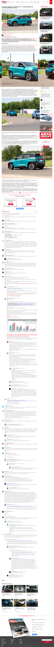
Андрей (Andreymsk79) (14, 571)
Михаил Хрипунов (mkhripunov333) (9, 223)
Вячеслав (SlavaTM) (9, 286)
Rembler (20, 424)
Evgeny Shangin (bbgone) (8, 511)
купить (34, 634)
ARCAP (27, 2)
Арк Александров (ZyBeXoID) (8, 255)
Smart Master (18, 459)
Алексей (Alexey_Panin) (12, 524)
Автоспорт (3, 643)
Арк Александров (15, 258)
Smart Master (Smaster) (7, 452)
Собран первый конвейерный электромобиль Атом (20, 608)
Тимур (13, 504)
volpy (14, 439)
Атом (2, 210)
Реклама (20, 643)
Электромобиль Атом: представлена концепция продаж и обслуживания (31, 608)
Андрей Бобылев (14, 483)
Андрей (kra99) (6, 471)
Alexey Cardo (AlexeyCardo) (11, 298)
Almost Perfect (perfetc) (14, 558)
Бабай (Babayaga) (9, 258)
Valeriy (14, 286)
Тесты (13, 2)
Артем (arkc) (8, 398)
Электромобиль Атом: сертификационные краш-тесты (19, 594)
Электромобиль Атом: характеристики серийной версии (7, 608)
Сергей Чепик (16, 539)
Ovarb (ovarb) (11, 341)
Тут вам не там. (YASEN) (10, 539)
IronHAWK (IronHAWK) (10, 439)
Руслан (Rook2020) (7, 220)
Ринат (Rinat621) (9, 483)
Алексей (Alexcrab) (7, 215)
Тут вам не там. (21, 558)
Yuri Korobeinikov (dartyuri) (8, 268)
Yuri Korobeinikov (21, 550)
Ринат (19, 487)
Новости (9, 2)
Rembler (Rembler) (7, 419)
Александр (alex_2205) (7, 240)
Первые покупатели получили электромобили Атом (7, 594)
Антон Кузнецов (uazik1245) (8, 516)
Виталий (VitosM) (9, 504)
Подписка (31, 2)
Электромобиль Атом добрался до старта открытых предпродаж (32, 594)
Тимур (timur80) (6, 491)
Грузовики (17, 2)
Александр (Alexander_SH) (8, 231)
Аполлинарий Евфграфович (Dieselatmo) (13, 424)
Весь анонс (34, 631)
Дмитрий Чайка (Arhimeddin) (8, 410)
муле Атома (33, 38)
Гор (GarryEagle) (6, 447)
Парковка (12, 640)
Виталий (17, 524)
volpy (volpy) (6, 427)
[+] (5, 222)
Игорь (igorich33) (6, 271)
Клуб (11, 643)
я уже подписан (20, 208)
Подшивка (23, 2)
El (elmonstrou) (13, 388)
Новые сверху (35, 211)
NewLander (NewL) (7, 249)
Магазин (37, 2)
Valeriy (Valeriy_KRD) (7, 276)
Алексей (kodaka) (9, 435)
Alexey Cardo (15, 341)
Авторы (20, 639)
